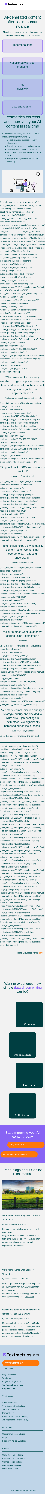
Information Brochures (11, 1465)
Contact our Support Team (13, 1458)
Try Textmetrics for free (12, 1385)
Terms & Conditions (10, 1409)
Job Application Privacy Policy (15, 1420)
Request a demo (9, 1388)
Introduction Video (10, 1469)
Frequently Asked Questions (14, 1441)
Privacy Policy (8, 1413)
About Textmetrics (9, 1403)
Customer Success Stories (13, 1434)
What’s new (7, 1378)
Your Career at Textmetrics (13, 1406)
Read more (19, 1245)
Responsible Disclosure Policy (15, 1416)
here (41, 953)
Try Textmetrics (14, 1363)
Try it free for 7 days (15, 1154)
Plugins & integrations (11, 1382)
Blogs (4, 1437)
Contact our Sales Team (12, 1455)
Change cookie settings (12, 1462)
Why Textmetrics (9, 1375)
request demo (17, 1145)
